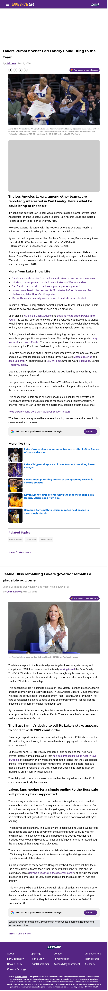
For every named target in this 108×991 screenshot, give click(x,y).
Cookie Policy (14, 964)
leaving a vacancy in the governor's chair (51, 872)
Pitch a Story (38, 958)
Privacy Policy (61, 958)
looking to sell (67, 669)
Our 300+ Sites (93, 953)
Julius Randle (31, 342)
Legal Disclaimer (40, 964)
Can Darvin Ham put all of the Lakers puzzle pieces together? (46, 286)
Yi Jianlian (29, 315)
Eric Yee (11, 63)
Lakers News (31, 539)
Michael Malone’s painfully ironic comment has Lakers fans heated (49, 298)
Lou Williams (54, 360)
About (10, 953)
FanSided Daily (15, 958)
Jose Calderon (16, 360)
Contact (58, 953)
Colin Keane (13, 591)
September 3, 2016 (58, 246)
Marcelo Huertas (82, 356)
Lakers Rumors (15, 539)
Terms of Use (92, 958)
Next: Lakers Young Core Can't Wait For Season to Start (39, 411)
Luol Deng (84, 360)
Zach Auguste (44, 315)
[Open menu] (7, 4)
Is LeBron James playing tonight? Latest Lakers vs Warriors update (49, 282)
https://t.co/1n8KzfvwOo (62, 242)
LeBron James (46, 539)
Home (11, 552)
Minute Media (21, 977)
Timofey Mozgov (17, 364)
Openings (36, 953)
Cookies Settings (16, 969)
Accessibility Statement (67, 964)
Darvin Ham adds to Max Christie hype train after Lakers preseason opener (53, 278)
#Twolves (30, 242)
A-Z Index (90, 964)
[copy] (26, 70)
